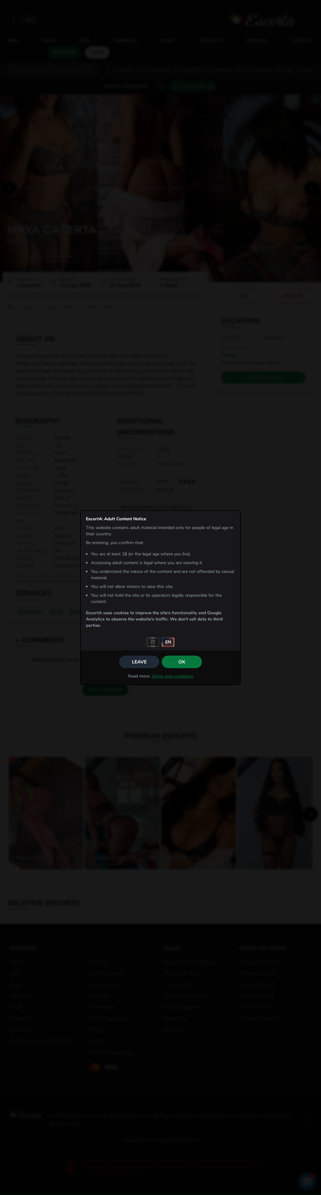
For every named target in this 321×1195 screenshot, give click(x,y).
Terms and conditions (172, 676)
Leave (139, 662)
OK (181, 662)
